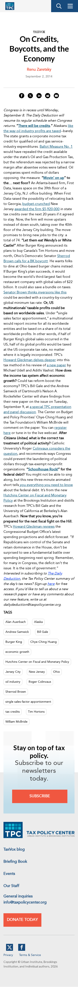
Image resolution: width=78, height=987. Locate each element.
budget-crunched (36, 204)
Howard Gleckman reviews (34, 527)
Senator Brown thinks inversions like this (35, 292)
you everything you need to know (46, 485)
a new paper (56, 365)
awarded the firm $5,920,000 (37, 209)
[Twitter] (9, 950)
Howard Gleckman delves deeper (29, 360)
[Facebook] (21, 950)
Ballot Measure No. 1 (56, 147)
